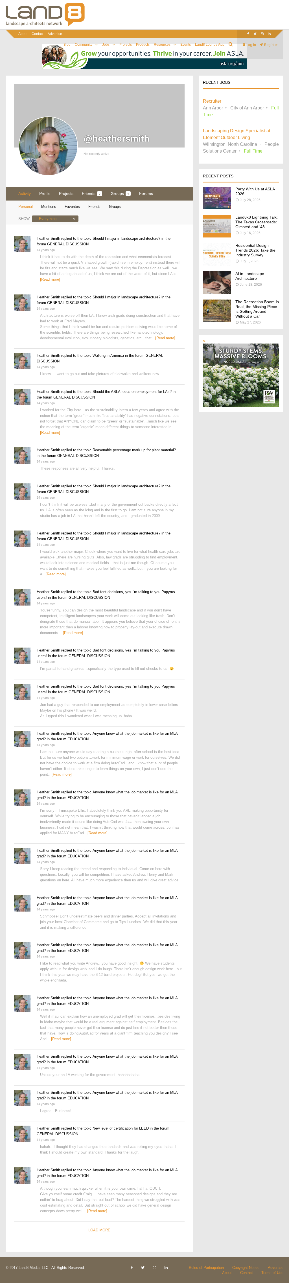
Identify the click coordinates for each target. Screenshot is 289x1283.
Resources (162, 45)
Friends (91, 193)
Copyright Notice (245, 1268)
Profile (45, 193)
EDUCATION (78, 739)
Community (83, 45)
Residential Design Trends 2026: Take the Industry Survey (255, 250)
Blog (67, 45)
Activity (24, 193)
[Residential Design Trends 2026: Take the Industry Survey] (217, 264)
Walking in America (108, 355)
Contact (37, 34)
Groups (120, 193)
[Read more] (50, 279)
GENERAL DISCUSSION (68, 244)
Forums (146, 193)
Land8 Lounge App (209, 45)
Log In (250, 45)
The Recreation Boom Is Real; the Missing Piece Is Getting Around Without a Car (257, 309)
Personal (25, 206)
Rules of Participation (206, 1268)
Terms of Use (272, 1273)
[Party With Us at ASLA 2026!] (217, 207)
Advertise (55, 34)
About (22, 34)
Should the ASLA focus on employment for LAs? (132, 391)
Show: (24, 219)
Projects (125, 45)
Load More (99, 1230)
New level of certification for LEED (121, 1128)
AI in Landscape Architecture (249, 276)
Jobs (106, 45)
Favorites (72, 206)
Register (270, 45)
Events (185, 45)
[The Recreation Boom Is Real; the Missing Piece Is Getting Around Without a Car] (217, 320)
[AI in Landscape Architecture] (217, 292)
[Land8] (45, 26)
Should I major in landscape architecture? (126, 238)
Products (143, 45)
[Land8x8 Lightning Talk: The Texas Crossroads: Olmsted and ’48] (217, 236)
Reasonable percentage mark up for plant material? (134, 450)
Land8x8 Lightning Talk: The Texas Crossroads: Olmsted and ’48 (256, 222)
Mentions (48, 206)
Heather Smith (48, 238)
